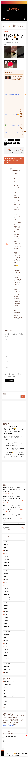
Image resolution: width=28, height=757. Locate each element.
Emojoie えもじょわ (9, 681)
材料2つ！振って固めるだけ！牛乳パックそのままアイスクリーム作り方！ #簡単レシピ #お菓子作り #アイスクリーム (14, 444)
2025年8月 (7, 571)
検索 (4, 394)
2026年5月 (7, 547)
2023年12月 (7, 629)
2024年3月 (7, 620)
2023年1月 (6, 661)
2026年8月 (7, 539)
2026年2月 (7, 556)
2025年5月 (7, 579)
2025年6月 (7, 576)
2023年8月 (7, 640)
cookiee (14, 9)
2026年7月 (7, 542)
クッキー (10, 25)
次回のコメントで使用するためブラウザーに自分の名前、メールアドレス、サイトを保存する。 (14, 375)
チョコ (5, 699)
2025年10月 (7, 565)
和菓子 (5, 704)
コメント (8, 339)
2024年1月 (6, 626)
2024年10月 (7, 600)
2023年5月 (7, 649)
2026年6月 (7, 544)
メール (7, 362)
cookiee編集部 (8, 42)
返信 (19, 318)
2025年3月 (7, 585)
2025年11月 (7, 562)
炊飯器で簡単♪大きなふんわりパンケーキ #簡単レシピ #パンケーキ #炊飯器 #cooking (14, 437)
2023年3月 (7, 655)
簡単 (14, 142)
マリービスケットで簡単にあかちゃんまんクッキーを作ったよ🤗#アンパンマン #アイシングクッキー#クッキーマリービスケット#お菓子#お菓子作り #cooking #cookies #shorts (14, 430)
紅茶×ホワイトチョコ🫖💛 (21, 114)
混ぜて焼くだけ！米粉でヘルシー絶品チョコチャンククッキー (16, 78)
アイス (5, 687)
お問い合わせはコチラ (8, 725)
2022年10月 (7, 669)
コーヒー (17, 140)
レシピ (5, 701)
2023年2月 (7, 658)
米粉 (19, 142)
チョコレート (7, 142)
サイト (6, 367)
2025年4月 (7, 582)
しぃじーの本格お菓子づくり (11, 696)
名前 (6, 356)
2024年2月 (7, 623)
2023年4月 (7, 652)
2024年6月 (7, 611)
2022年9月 (7, 672)
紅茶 (5, 145)
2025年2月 (7, 588)
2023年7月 (7, 643)
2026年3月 (7, 553)
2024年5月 (7, 614)
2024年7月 (7, 608)
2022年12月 (7, 664)
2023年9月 (7, 637)
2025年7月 (7, 573)
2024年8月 (7, 605)
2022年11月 (7, 666)
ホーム (4, 25)
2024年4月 (7, 617)
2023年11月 (7, 632)
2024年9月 (7, 603)
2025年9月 (7, 568)
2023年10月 (7, 634)
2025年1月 (6, 591)
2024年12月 (7, 594)
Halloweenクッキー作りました (25, 133)
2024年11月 (7, 597)
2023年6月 (7, 646)
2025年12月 (7, 559)
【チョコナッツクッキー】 (21, 125)
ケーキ (5, 693)
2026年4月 (7, 550)
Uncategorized (7, 684)
